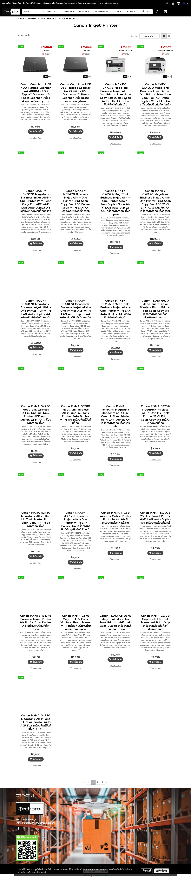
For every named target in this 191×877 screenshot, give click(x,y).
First (84, 782)
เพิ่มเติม (145, 12)
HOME (27, 12)
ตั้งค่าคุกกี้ (147, 870)
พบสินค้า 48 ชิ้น (24, 35)
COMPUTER (67, 12)
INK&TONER (100, 12)
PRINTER (83, 12)
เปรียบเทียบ (37, 138)
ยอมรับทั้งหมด (162, 870)
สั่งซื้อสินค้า (37, 131)
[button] (157, 11)
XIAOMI (116, 12)
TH (186, 3)
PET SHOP (131, 12)
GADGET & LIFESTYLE (45, 12)
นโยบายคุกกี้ (41, 872)
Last (107, 782)
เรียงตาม (135, 36)
